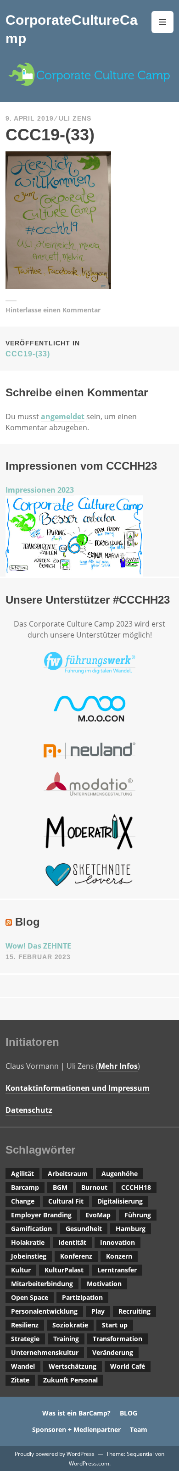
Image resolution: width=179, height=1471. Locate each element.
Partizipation (82, 1297)
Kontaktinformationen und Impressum (78, 1088)
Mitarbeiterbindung (42, 1283)
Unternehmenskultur (44, 1352)
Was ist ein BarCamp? (76, 1413)
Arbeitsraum (68, 1173)
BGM (60, 1187)
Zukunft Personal (70, 1380)
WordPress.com (89, 1463)
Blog (27, 922)
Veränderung (112, 1352)
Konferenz (76, 1256)
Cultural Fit (66, 1201)
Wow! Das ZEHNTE (38, 946)
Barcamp (25, 1187)
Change (22, 1201)
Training (66, 1338)
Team (138, 1429)
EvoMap (98, 1214)
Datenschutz (29, 1110)
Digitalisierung (120, 1201)
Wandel (23, 1366)
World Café (127, 1366)
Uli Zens (75, 118)
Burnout (94, 1187)
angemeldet (62, 416)
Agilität (22, 1173)
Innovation (117, 1242)
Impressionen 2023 (40, 490)
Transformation (117, 1338)
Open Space (29, 1297)
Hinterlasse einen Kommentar (53, 309)
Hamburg (130, 1228)
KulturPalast (64, 1270)
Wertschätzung (72, 1366)
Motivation (104, 1283)
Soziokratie (70, 1325)
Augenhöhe (119, 1173)
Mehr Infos (118, 1066)
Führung (137, 1214)
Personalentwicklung (44, 1311)
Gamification (31, 1228)
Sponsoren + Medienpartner (76, 1429)
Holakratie (28, 1242)
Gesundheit (84, 1228)
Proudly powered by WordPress (55, 1454)
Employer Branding (41, 1214)
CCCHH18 (136, 1187)
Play (98, 1311)
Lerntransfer (117, 1270)
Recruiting (134, 1311)
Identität (72, 1242)
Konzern (119, 1256)
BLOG (128, 1413)
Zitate (20, 1380)
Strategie (25, 1338)
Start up (115, 1325)
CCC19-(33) (43, 348)
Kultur (21, 1270)
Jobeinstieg (28, 1256)
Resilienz (25, 1325)
